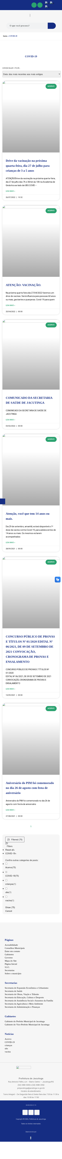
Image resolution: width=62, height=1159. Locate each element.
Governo (9, 957)
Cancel (8, 910)
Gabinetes (9, 954)
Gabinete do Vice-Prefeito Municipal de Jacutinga (27, 1024)
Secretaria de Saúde (13, 991)
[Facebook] (34, 5)
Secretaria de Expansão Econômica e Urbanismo (26, 988)
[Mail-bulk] (40, 5)
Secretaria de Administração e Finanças (22, 1007)
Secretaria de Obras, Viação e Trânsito (22, 994)
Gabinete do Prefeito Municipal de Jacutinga (25, 1021)
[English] (47, 2)
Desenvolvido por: (31, 1132)
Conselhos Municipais (15, 948)
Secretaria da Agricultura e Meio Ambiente (24, 1004)
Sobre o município (13, 973)
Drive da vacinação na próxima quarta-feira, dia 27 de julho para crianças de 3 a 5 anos (28, 166)
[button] (3, 5)
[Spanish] (47, 6)
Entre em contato (12, 951)
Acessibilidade (11, 945)
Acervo (8, 867)
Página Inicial (11, 964)
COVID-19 (10, 875)
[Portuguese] (52, 2)
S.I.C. (7, 967)
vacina (8, 900)
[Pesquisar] (52, 26)
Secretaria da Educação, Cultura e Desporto (24, 997)
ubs (7, 892)
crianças (9, 883)
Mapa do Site (11, 961)
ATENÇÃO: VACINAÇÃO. (23, 285)
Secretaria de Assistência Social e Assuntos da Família (29, 1000)
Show (10, 907)
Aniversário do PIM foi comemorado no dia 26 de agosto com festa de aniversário (30, 788)
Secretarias (9, 970)
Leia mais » (10, 191)
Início (5, 36)
